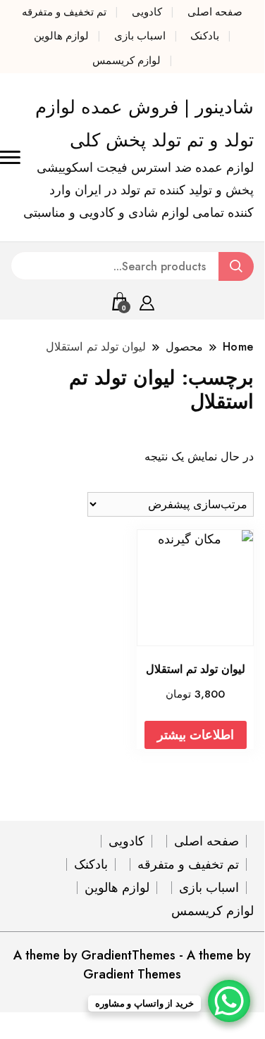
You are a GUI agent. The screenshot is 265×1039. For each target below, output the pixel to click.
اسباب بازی (140, 36)
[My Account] (147, 300)
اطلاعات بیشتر (195, 735)
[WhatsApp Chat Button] (229, 1001)
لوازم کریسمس (126, 60)
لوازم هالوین (61, 36)
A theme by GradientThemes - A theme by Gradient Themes (132, 964)
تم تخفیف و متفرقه (64, 12)
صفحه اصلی (214, 12)
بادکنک (204, 36)
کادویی (147, 12)
